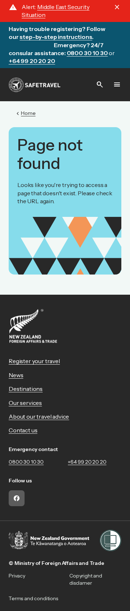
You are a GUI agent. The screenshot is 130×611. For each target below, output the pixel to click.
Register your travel (34, 361)
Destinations (26, 388)
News (16, 375)
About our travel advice (39, 416)
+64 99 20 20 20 (87, 462)
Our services (25, 402)
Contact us (23, 430)
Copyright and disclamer (85, 579)
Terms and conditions (33, 598)
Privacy (17, 575)
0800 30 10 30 (26, 462)
